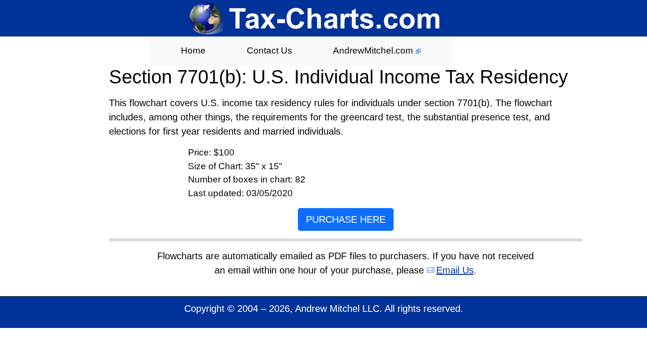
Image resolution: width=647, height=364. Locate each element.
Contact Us (269, 50)
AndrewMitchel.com (374, 50)
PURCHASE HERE (346, 219)
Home (193, 50)
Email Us (455, 270)
